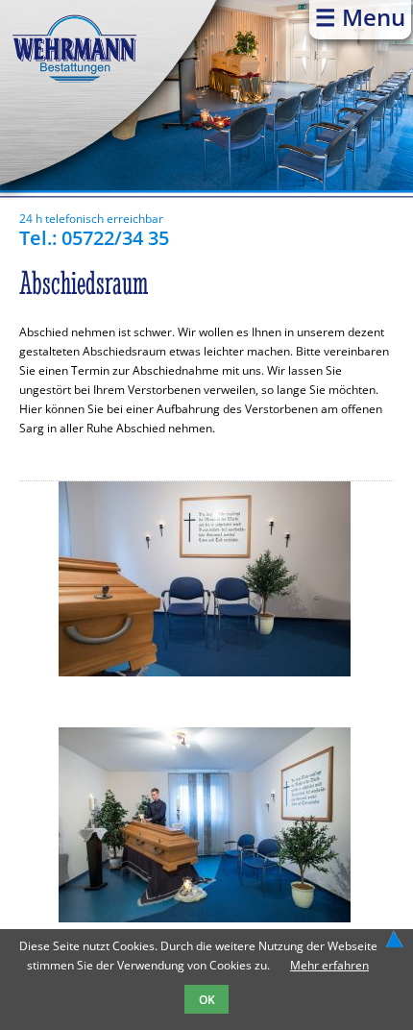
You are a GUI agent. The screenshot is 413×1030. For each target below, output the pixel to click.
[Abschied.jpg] (205, 672)
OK (207, 999)
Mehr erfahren (329, 965)
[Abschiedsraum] (205, 918)
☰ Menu (360, 17)
